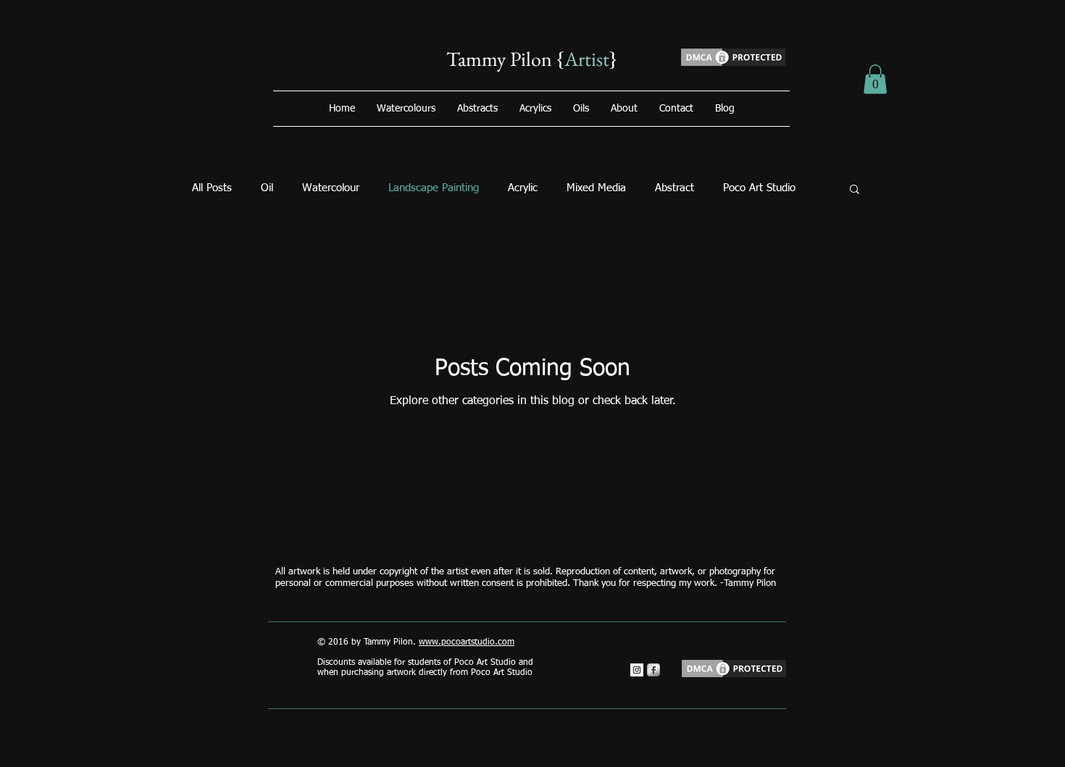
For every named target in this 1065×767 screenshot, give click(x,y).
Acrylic (523, 188)
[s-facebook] (653, 669)
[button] (875, 79)
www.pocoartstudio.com (466, 642)
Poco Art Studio (759, 188)
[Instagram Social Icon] (636, 669)
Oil (267, 188)
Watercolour (330, 188)
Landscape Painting (433, 188)
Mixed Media (596, 188)
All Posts (212, 188)
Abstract (674, 188)
